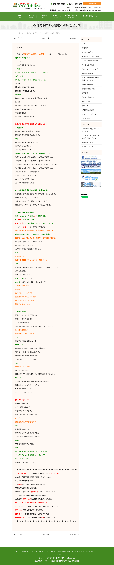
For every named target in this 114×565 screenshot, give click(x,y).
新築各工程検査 (71, 16)
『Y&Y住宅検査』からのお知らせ (90, 130)
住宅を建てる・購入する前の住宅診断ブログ (30, 33)
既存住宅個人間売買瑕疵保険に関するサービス (90, 78)
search (96, 16)
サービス (57, 16)
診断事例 (85, 105)
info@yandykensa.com (92, 10)
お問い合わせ (91, 3)
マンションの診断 (88, 65)
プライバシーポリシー (90, 114)
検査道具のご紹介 (88, 110)
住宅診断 (85, 93)
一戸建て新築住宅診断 (90, 60)
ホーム (20, 16)
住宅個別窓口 (87, 16)
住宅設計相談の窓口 (89, 97)
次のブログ (73, 38)
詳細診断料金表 (87, 84)
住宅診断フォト (87, 142)
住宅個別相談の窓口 (89, 89)
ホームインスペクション (47, 551)
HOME (13, 33)
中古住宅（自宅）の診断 (90, 56)
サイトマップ (86, 118)
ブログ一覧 (43, 16)
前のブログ (18, 38)
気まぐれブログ (87, 146)
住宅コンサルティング (90, 69)
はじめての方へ (87, 52)
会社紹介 (31, 16)
